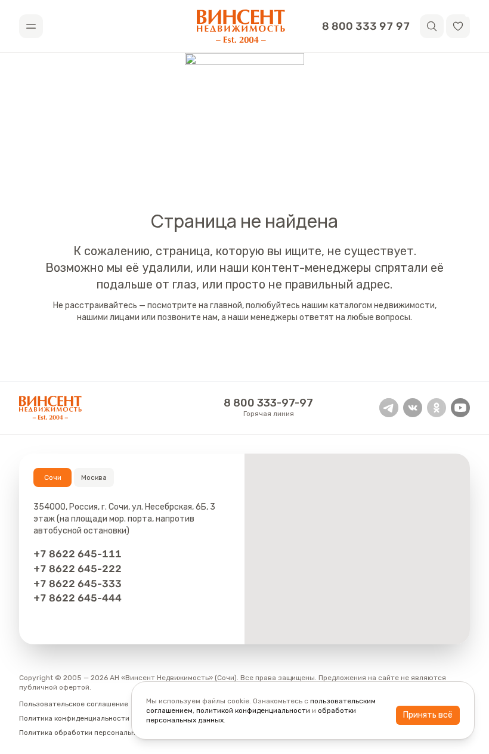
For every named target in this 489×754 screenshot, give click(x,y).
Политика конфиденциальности (74, 718)
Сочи (52, 477)
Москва (94, 477)
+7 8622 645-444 (77, 598)
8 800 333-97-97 (268, 403)
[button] (458, 26)
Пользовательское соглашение (73, 704)
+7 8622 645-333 (77, 583)
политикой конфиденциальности (253, 710)
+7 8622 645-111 (77, 554)
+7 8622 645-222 (77, 569)
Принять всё (428, 715)
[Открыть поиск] (432, 26)
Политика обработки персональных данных (95, 732)
